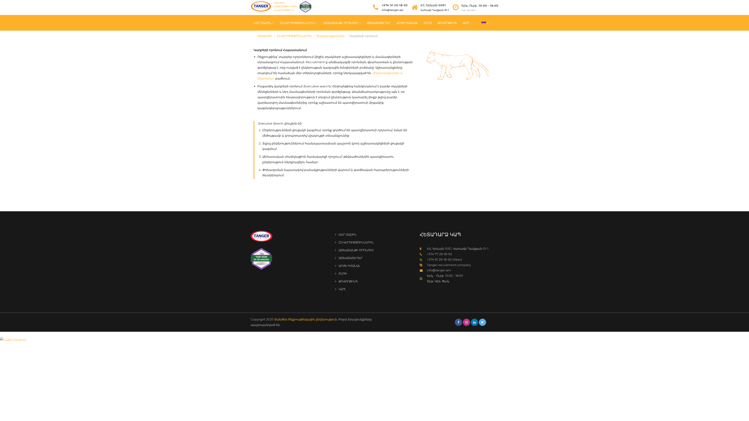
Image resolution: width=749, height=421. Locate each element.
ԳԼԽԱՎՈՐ (264, 36)
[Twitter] (482, 322)
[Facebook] (458, 322)
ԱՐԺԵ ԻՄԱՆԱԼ (407, 23)
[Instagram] (466, 322)
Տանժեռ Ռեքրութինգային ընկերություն (305, 319)
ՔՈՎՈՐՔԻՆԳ (447, 23)
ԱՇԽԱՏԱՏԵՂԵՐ (379, 23)
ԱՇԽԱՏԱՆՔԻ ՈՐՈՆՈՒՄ (340, 23)
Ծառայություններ (330, 36)
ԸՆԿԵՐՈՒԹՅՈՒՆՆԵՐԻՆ (297, 23)
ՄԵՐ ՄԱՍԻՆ (263, 23)
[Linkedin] (474, 322)
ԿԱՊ (465, 23)
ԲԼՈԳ (428, 23)
